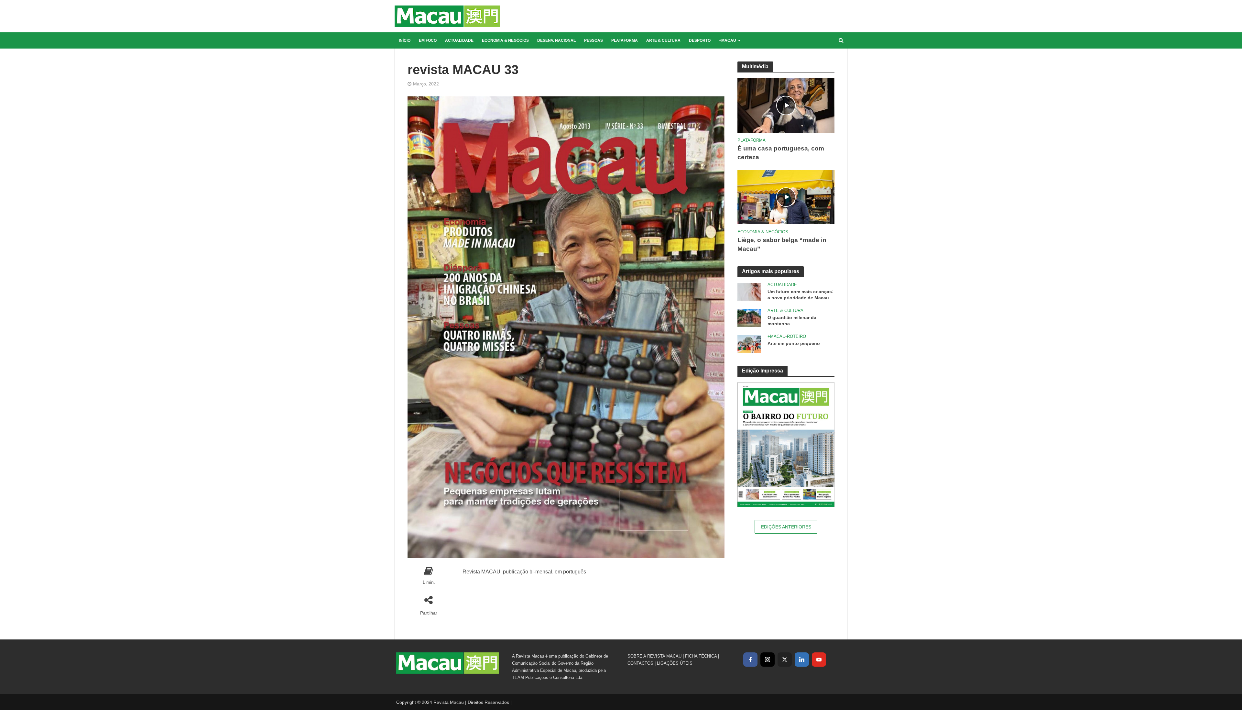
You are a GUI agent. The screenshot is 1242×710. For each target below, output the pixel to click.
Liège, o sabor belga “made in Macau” (781, 244)
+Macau (727, 40)
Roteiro (796, 336)
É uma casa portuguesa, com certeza (780, 153)
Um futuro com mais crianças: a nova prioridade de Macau (800, 294)
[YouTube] (819, 659)
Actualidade (459, 40)
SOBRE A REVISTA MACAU (654, 656)
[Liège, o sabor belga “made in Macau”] (785, 196)
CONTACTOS (640, 663)
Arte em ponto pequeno (794, 343)
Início (404, 40)
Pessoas (593, 40)
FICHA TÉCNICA (701, 656)
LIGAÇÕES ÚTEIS (674, 663)
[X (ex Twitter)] (785, 659)
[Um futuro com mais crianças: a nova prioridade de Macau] (749, 291)
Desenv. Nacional (556, 40)
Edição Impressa (762, 370)
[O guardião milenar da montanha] (749, 317)
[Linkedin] (802, 659)
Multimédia (755, 66)
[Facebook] (750, 659)
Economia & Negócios (505, 40)
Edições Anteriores (786, 526)
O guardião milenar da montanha (792, 320)
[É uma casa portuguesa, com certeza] (785, 105)
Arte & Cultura (663, 40)
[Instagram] (767, 659)
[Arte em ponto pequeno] (749, 343)
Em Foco (428, 40)
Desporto (700, 40)
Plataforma (624, 40)
